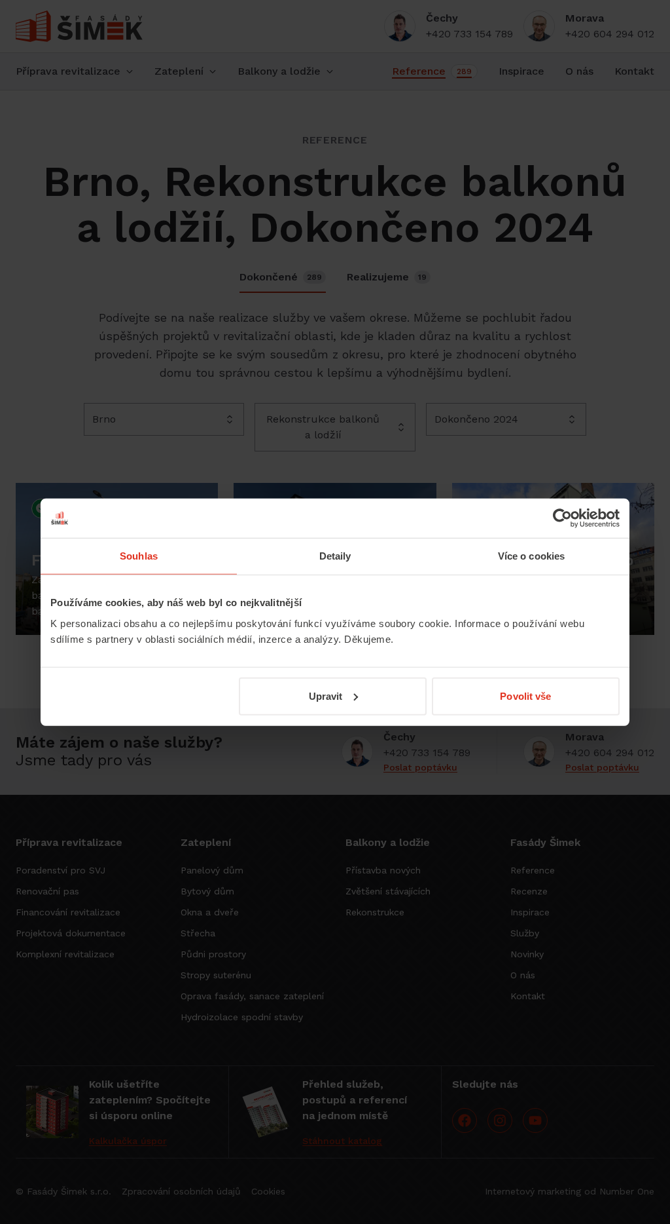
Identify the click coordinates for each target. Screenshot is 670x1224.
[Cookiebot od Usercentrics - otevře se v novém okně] (562, 518)
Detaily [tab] (335, 556)
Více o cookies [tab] (531, 556)
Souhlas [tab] (139, 556)
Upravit (326, 695)
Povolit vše (525, 695)
